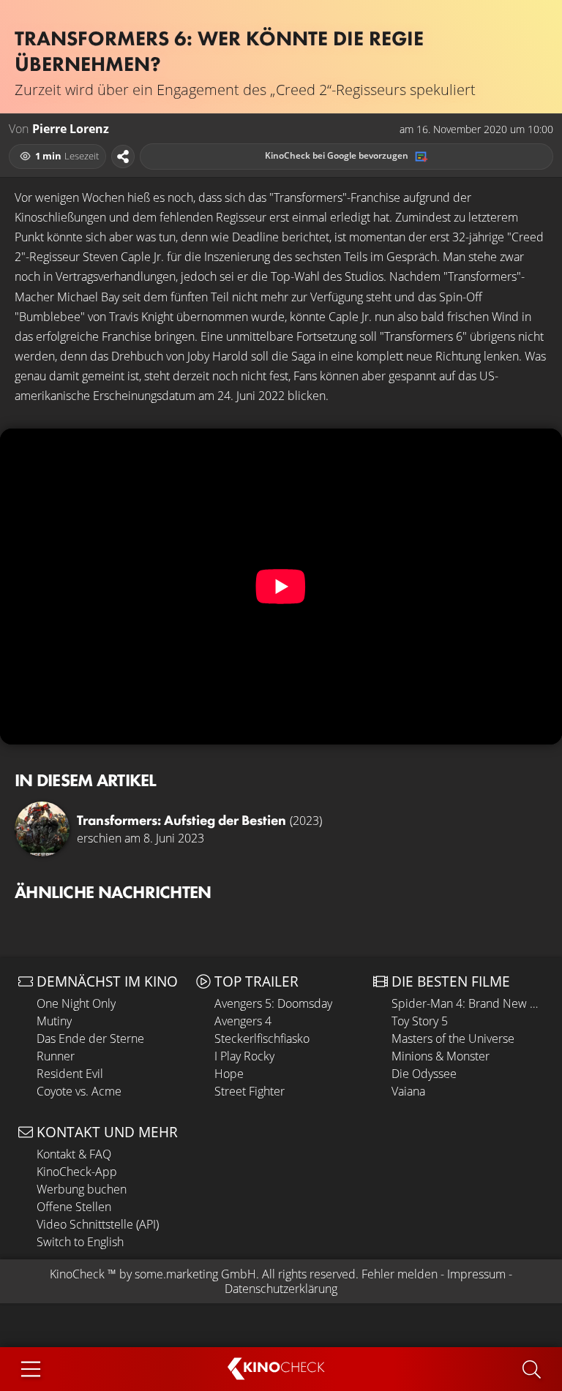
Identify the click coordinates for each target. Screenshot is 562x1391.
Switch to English (80, 1241)
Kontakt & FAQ (74, 1154)
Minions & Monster (440, 1056)
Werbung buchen (82, 1189)
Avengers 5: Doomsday (273, 1003)
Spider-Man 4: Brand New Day (467, 1003)
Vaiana (408, 1091)
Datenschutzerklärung (281, 1289)
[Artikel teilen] (123, 156)
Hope (229, 1073)
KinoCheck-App (77, 1171)
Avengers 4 (242, 1021)
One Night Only (76, 1003)
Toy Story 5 (419, 1021)
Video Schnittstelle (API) (98, 1224)
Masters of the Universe (452, 1038)
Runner (56, 1056)
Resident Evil (70, 1073)
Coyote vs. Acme (79, 1091)
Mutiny (54, 1021)
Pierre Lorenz (70, 129)
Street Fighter (249, 1091)
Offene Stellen (74, 1206)
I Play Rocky (244, 1056)
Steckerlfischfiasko (262, 1038)
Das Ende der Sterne (90, 1038)
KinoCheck (77, 1274)
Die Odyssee (424, 1073)
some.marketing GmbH (195, 1274)
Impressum (476, 1274)
